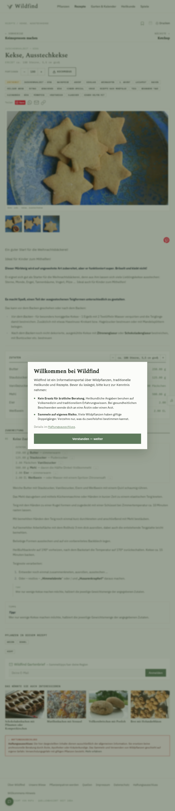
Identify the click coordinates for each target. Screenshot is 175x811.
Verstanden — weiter (87, 439)
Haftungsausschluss (61, 427)
